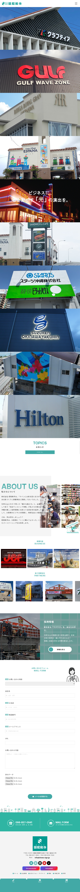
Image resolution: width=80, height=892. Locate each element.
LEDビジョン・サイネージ (37, 873)
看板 (50, 873)
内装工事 (57, 873)
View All (40, 452)
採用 (64, 873)
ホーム (16, 873)
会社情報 (24, 873)
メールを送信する (41, 796)
